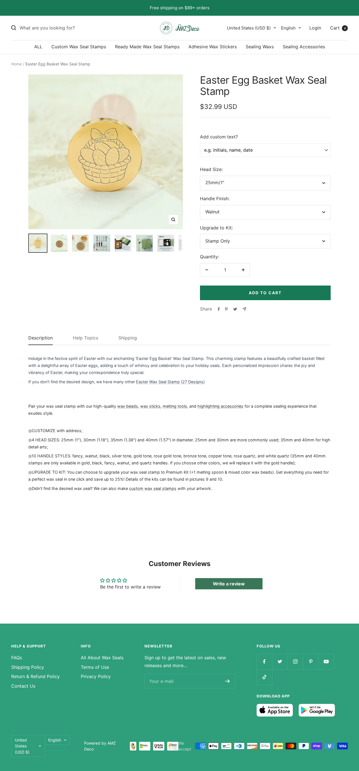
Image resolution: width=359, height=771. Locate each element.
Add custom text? (219, 137)
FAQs (16, 657)
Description (40, 338)
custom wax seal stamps (152, 488)
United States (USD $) (249, 27)
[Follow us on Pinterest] (310, 661)
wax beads (127, 406)
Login (315, 27)
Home (16, 63)
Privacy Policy (96, 676)
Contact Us (23, 686)
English (288, 27)
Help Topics (85, 338)
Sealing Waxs (260, 46)
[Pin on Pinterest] (226, 309)
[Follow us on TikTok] (264, 677)
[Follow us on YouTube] (326, 661)
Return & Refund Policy (35, 676)
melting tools (175, 406)
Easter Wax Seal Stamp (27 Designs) (170, 381)
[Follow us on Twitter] (279, 661)
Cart (338, 27)
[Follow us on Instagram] (295, 661)
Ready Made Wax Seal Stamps (147, 46)
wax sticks (150, 406)
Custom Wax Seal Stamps (78, 46)
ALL (38, 46)
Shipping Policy (27, 667)
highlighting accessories (220, 406)
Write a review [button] (229, 584)
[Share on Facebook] (219, 309)
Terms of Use (95, 667)
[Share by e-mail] (244, 309)
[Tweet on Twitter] (235, 309)
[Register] (227, 681)
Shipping (127, 338)
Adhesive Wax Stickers (212, 46)
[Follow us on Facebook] (264, 661)
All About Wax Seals (102, 657)
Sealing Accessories (304, 46)
